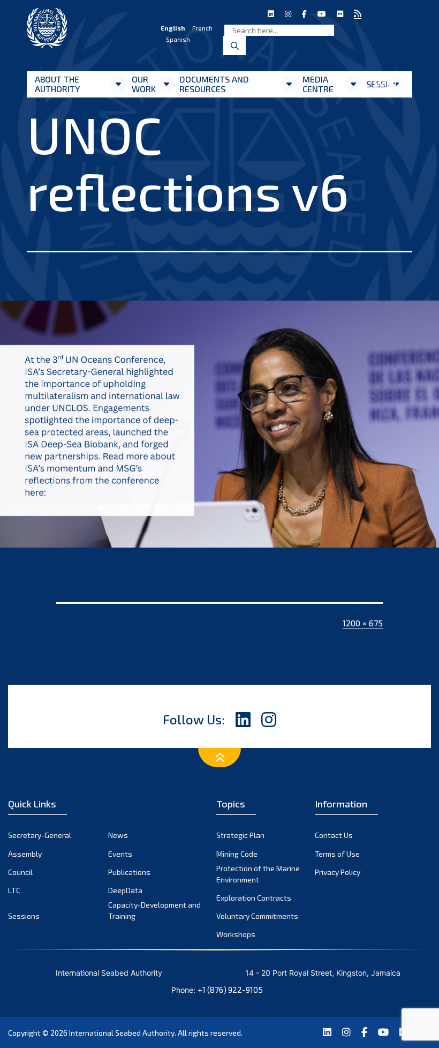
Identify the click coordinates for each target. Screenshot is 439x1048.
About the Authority (57, 84)
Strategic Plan (240, 835)
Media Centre (318, 84)
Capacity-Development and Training (154, 910)
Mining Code (237, 853)
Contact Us (334, 835)
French (202, 28)
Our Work (144, 84)
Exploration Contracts (253, 897)
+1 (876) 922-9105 (230, 989)
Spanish (178, 39)
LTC (14, 890)
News (118, 835)
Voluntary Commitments (257, 915)
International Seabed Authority (122, 1032)
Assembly (25, 853)
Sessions (24, 915)
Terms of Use (337, 853)
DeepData (125, 890)
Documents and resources (214, 84)
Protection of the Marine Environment (258, 874)
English (173, 28)
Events (120, 853)
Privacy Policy (337, 872)
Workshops (235, 934)
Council (20, 872)
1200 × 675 (363, 623)
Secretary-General (39, 835)
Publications (129, 872)
